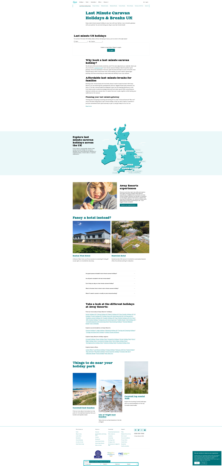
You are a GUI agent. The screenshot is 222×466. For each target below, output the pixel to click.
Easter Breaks (148, 5)
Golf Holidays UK (130, 320)
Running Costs (111, 440)
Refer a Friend (98, 445)
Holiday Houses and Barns (112, 332)
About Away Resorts (99, 443)
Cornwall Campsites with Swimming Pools (97, 321)
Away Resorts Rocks (99, 441)
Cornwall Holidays (90, 339)
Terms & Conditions (125, 438)
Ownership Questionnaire (113, 432)
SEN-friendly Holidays (92, 320)
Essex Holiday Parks (101, 339)
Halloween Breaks (90, 353)
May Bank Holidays (100, 351)
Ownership (110, 438)
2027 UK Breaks (94, 323)
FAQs (122, 432)
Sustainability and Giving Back (100, 434)
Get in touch (124, 436)
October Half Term (125, 351)
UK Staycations (128, 316)
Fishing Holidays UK (102, 314)
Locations (110, 436)
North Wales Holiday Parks (120, 341)
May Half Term (90, 351)
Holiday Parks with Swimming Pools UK (112, 316)
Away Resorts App (80, 444)
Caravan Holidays (90, 330)
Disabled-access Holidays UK (94, 318)
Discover (97, 432)
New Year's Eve (109, 353)
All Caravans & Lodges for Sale (114, 445)
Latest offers (78, 436)
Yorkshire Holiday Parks (110, 343)
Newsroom (97, 439)
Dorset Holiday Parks (125, 339)
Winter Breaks (130, 5)
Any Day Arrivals (79, 442)
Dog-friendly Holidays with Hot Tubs (125, 318)
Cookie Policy (124, 442)
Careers (97, 437)
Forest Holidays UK (96, 316)
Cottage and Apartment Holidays (95, 332)
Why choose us (111, 434)
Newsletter (78, 438)
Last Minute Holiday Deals (85, 5)
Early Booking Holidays (116, 321)
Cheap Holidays (95, 5)
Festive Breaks (122, 5)
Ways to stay (79, 434)
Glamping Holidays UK (111, 330)
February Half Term (139, 5)
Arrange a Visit (111, 442)
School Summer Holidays (112, 351)
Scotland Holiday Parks (123, 343)
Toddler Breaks (121, 320)
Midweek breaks (104, 5)
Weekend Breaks (113, 5)
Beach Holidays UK (113, 314)
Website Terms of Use (126, 434)
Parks (77, 432)
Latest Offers (89, 350)
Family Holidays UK (91, 314)
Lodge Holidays (100, 330)
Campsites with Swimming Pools (107, 320)
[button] (111, 273)
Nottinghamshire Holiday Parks (94, 343)
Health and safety (125, 446)
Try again (111, 50)
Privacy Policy (124, 440)
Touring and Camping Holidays (126, 330)
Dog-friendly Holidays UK (126, 314)
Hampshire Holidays (113, 339)
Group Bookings (79, 440)
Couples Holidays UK (108, 318)
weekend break (98, 68)
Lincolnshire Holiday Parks (105, 341)
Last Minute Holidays (99, 350)
